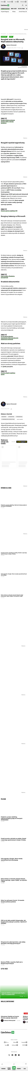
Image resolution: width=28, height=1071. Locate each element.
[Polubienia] (2, 1064)
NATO (9, 188)
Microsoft (10, 99)
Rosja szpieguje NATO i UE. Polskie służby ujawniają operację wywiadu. (12, 202)
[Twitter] (9, 1055)
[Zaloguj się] (23, 5)
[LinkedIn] (15, 1055)
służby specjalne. (8, 366)
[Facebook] (12, 1055)
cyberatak (10, 356)
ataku (3, 227)
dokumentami (17, 290)
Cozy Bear (6, 153)
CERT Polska (10, 190)
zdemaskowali (17, 194)
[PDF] (11, 409)
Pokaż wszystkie (20, 419)
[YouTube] (18, 1055)
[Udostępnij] (26, 1064)
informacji (18, 147)
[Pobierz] (22, 47)
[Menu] (26, 5)
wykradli (10, 288)
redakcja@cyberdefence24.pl (9, 435)
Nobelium (13, 153)
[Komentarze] (14, 1064)
